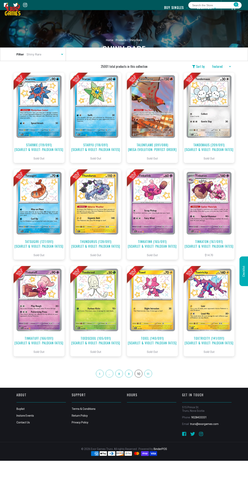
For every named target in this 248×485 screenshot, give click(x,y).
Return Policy (80, 415)
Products (121, 40)
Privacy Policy (80, 422)
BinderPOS (160, 449)
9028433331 (199, 417)
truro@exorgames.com (204, 424)
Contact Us (23, 422)
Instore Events (25, 415)
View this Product (40, 118)
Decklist (243, 271)
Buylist (20, 408)
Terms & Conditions (84, 408)
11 (148, 374)
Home (109, 40)
